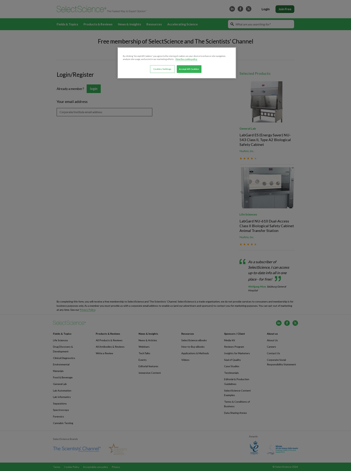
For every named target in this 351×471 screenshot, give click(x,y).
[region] (176, 63)
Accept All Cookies (189, 69)
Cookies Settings (162, 69)
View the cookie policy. (186, 59)
